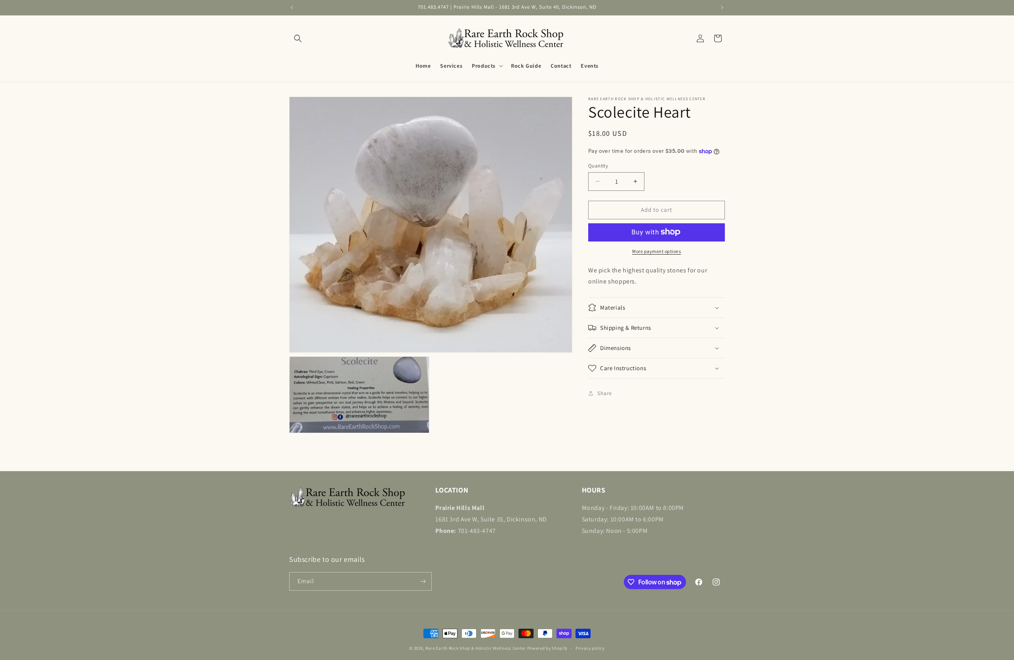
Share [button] (604, 392)
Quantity (598, 165)
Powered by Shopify (547, 648)
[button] (298, 38)
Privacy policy (590, 648)
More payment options (656, 251)
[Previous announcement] (292, 7)
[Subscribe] (422, 581)
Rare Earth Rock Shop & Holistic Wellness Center (475, 648)
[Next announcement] (722, 7)
